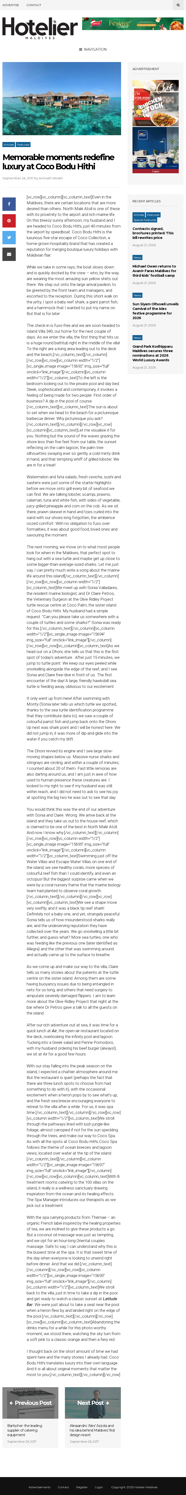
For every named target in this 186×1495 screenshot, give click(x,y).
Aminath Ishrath (51, 178)
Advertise (10, 5)
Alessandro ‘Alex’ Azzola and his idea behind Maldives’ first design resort (92, 1430)
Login (99, 1487)
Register (82, 1487)
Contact (33, 5)
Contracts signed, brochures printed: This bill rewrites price (153, 233)
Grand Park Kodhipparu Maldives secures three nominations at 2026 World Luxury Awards (152, 353)
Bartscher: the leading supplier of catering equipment (24, 1430)
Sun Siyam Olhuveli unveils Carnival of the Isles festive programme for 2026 (155, 311)
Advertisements (39, 1487)
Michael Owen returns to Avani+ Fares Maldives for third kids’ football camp (154, 271)
